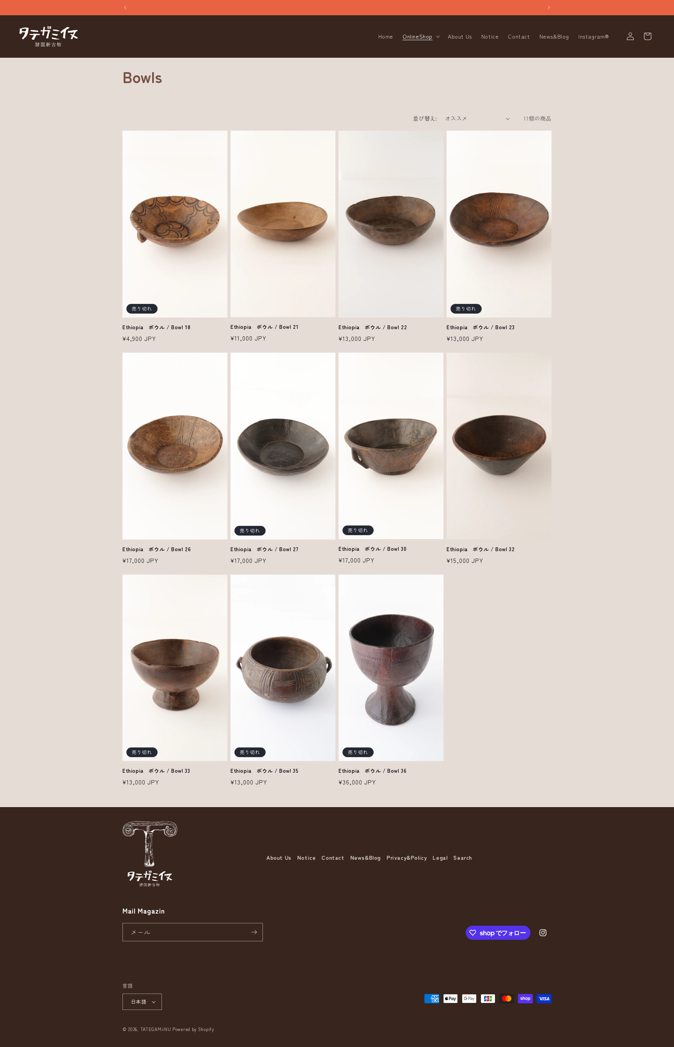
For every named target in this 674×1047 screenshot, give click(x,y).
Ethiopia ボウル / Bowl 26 (156, 549)
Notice (306, 857)
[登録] (254, 932)
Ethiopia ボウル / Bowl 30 (372, 549)
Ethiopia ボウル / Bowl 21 (264, 327)
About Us (278, 857)
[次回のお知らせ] (548, 7)
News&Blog (365, 857)
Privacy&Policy (407, 857)
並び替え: (425, 118)
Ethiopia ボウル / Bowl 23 (480, 327)
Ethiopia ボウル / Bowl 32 (480, 549)
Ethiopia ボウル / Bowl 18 (156, 327)
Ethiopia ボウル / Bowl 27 (264, 549)
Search (462, 857)
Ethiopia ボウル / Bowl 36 (372, 771)
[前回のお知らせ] (125, 7)
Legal (440, 857)
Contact (332, 857)
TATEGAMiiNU (155, 1029)
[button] (420, 36)
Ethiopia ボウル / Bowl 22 (373, 327)
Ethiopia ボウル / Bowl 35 (264, 771)
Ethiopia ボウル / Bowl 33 (156, 771)
